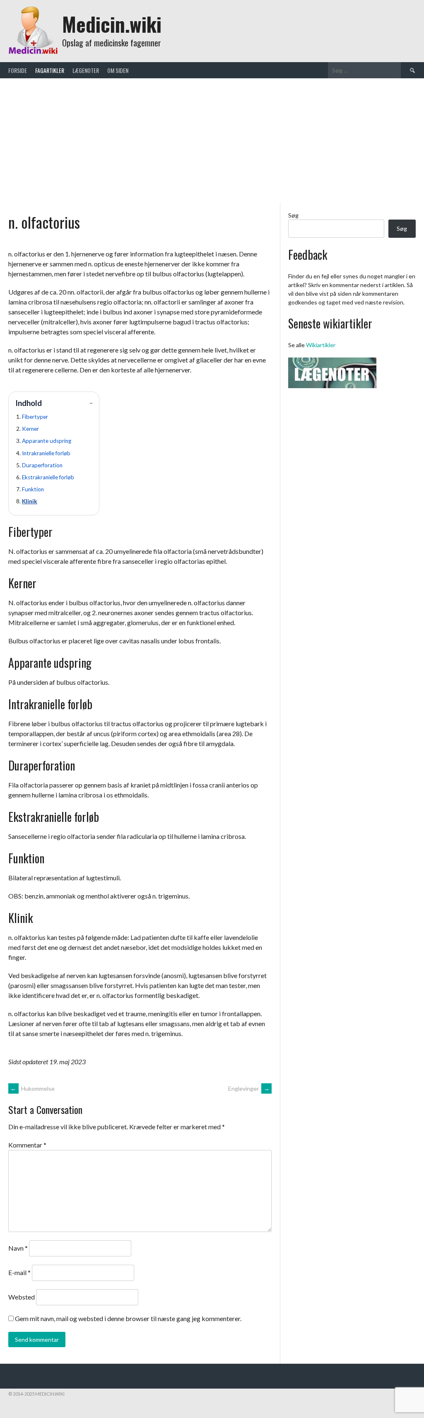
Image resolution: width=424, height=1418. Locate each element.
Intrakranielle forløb (46, 453)
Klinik (29, 501)
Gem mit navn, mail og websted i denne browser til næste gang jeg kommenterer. (128, 1318)
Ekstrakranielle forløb (48, 477)
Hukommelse (32, 1088)
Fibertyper (35, 416)
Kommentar (27, 1145)
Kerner (30, 428)
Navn (18, 1248)
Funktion (33, 489)
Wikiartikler (320, 344)
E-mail (19, 1272)
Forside (17, 70)
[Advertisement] (212, 140)
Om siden (117, 70)
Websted (21, 1297)
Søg (293, 215)
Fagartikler (49, 70)
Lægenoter (85, 70)
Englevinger (249, 1088)
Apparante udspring (46, 440)
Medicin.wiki (111, 24)
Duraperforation (42, 465)
